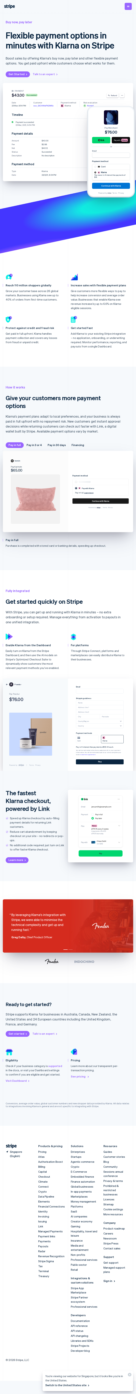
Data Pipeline (46, 1196)
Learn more (15, 860)
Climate (43, 1181)
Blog (106, 1161)
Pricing (42, 1151)
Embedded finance (82, 1176)
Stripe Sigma (46, 1261)
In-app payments (81, 1191)
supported (55, 1066)
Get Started (16, 74)
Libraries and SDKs (82, 1340)
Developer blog (80, 1350)
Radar (41, 1251)
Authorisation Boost (50, 1161)
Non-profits (78, 1255)
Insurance (77, 1240)
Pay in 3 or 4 (34, 445)
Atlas (41, 1156)
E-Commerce (79, 1171)
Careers (108, 1233)
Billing (41, 1166)
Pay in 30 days (57, 445)
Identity (43, 1211)
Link (40, 1226)
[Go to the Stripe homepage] (10, 1146)
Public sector (79, 1264)
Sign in (107, 1281)
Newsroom (110, 1238)
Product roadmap (114, 1228)
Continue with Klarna (100, 501)
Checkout (44, 1176)
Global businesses (82, 1186)
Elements (44, 1201)
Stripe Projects (80, 1345)
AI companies (79, 1216)
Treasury (43, 1276)
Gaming (75, 1226)
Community (110, 1166)
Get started (16, 1033)
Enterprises (78, 1151)
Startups (76, 1156)
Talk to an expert (44, 74)
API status (77, 1331)
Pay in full (14, 445)
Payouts (43, 1246)
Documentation (80, 1321)
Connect (43, 1186)
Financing (78, 445)
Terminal (43, 1271)
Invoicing (43, 1216)
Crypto (42, 1191)
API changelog (79, 1336)
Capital (42, 1171)
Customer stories (114, 1156)
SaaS (74, 1211)
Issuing (42, 1221)
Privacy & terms (113, 1181)
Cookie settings (113, 1209)
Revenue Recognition (51, 1256)
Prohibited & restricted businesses (111, 1190)
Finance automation (83, 1181)
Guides (107, 1151)
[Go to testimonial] (65, 949)
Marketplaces (79, 1196)
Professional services (84, 1259)
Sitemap (108, 1204)
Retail (74, 1269)
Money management (83, 1201)
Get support (110, 1262)
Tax (40, 1266)
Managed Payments (50, 1231)
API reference (79, 1326)
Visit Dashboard (16, 1080)
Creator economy (81, 1221)
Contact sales (112, 1248)
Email (94, 151)
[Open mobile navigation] (128, 6)
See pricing (78, 1076)
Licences (109, 1199)
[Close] (129, 1375)
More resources (113, 1214)
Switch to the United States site (66, 1385)
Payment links (46, 1236)
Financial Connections (51, 1206)
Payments (44, 1241)
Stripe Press (110, 1243)
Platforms (77, 1206)
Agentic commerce (82, 1161)
